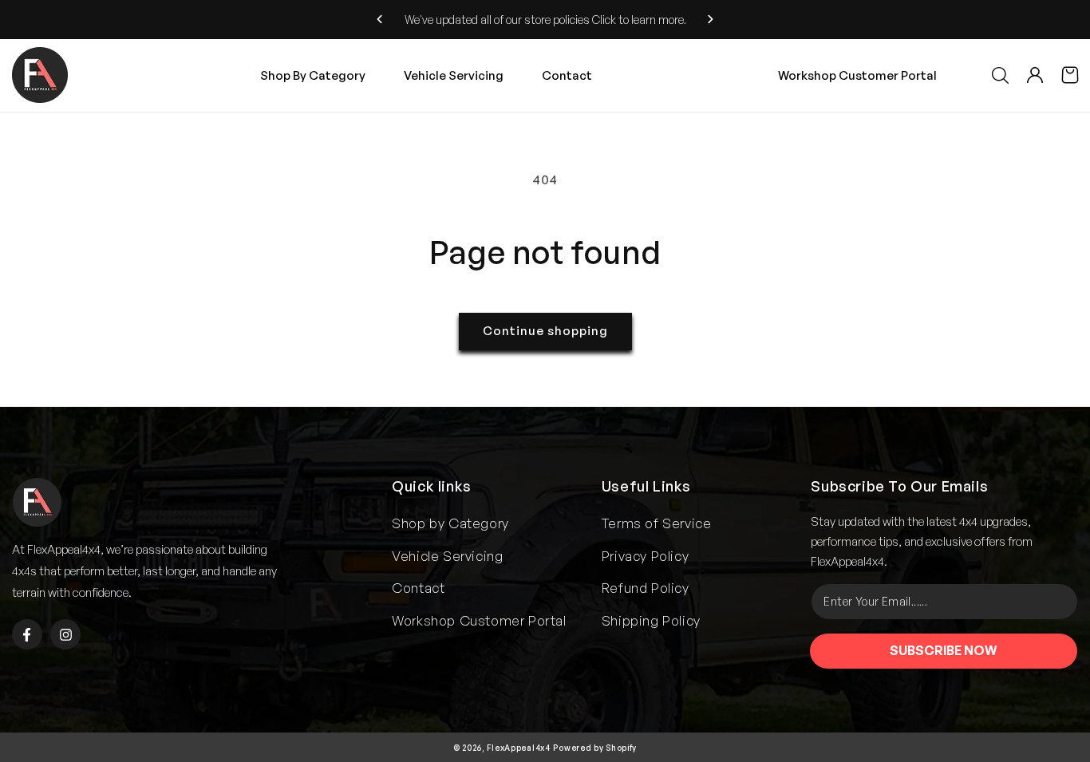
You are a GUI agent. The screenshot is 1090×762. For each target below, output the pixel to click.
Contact (418, 587)
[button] (999, 75)
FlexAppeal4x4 (519, 747)
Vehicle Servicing (447, 555)
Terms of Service (657, 523)
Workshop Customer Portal (857, 75)
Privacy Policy (645, 555)
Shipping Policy (651, 620)
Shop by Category (450, 523)
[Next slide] (710, 19)
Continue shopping (545, 330)
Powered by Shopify (595, 747)
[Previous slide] (380, 19)
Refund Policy (645, 587)
